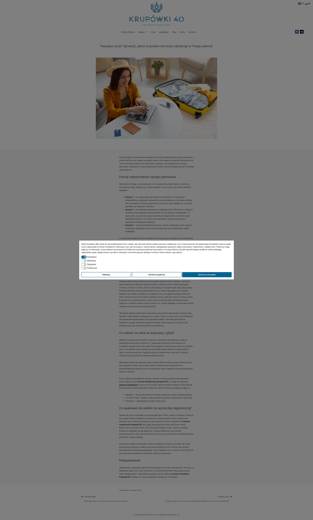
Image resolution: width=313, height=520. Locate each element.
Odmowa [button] (106, 275)
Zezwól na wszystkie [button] (207, 275)
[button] (83, 257)
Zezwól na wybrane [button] (156, 275)
